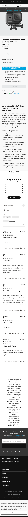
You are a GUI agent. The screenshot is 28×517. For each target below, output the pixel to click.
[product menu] (3, 5)
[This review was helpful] (20, 248)
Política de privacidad (18, 435)
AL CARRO (14, 86)
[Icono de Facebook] (11, 452)
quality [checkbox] (8, 217)
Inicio (3, 458)
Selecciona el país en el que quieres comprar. (14, 10)
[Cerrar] (25, 10)
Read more (21, 304)
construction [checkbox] (15, 217)
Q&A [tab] (17, 172)
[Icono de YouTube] (19, 452)
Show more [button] (12, 221)
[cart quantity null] (25, 5)
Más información (14, 77)
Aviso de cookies (19, 498)
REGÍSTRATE (14, 446)
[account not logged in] (17, 5)
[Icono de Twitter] (7, 452)
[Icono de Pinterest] (15, 452)
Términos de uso (11, 437)
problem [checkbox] (6, 221)
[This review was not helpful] (23, 248)
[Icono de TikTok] (23, 452)
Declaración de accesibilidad (13, 494)
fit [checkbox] (4, 217)
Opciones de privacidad (9, 498)
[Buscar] (21, 5)
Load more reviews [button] (14, 368)
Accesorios (8, 458)
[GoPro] (8, 5)
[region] (13, 185)
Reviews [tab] (11, 172)
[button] (14, 469)
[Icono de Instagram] (4, 452)
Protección (15, 458)
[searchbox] (12, 205)
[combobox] (19, 225)
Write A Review (14, 198)
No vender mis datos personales (14, 512)
